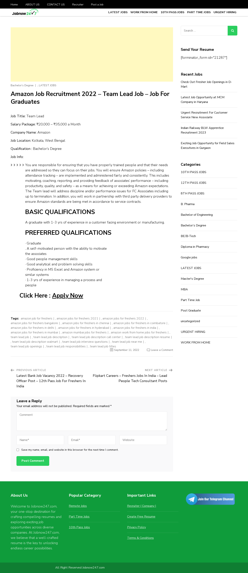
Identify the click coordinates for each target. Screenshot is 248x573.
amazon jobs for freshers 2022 (123, 318)
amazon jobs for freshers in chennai (85, 323)
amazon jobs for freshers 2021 (77, 318)
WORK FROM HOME (144, 12)
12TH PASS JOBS (193, 183)
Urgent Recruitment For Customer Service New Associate (204, 114)
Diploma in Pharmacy (195, 247)
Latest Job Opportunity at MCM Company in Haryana (202, 99)
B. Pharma (188, 204)
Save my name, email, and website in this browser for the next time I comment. (69, 450)
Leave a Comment (162, 350)
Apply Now (67, 296)
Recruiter (78, 4)
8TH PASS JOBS (192, 193)
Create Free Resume (141, 516)
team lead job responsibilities (66, 346)
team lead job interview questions (85, 342)
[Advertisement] (92, 54)
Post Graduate (191, 310)
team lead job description (50, 337)
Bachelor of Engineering (197, 215)
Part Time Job (190, 300)
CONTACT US (56, 4)
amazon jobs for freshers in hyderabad (83, 328)
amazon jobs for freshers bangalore (34, 323)
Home (14, 4)
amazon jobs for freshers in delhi (32, 328)
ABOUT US (32, 4)
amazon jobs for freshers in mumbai (34, 332)
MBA (184, 289)
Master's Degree (192, 279)
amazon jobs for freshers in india (134, 328)
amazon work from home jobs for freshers (139, 332)
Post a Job (97, 4)
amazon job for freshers (36, 318)
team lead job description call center (96, 337)
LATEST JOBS (117, 12)
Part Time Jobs (79, 516)
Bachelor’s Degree (22, 85)
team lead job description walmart (35, 342)
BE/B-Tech (188, 236)
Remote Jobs (78, 506)
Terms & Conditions (140, 538)
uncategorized (190, 321)
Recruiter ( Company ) (141, 506)
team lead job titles (103, 346)
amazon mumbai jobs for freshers (84, 332)
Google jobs (189, 257)
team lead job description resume (147, 337)
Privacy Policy (136, 527)
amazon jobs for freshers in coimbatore (139, 323)
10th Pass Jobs (79, 527)
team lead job (20, 337)
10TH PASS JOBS (172, 12)
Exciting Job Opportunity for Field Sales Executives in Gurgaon (207, 145)
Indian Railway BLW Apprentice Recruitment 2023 (202, 130)
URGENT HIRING (225, 12)
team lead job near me (127, 342)
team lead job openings (26, 346)
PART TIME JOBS (199, 12)
